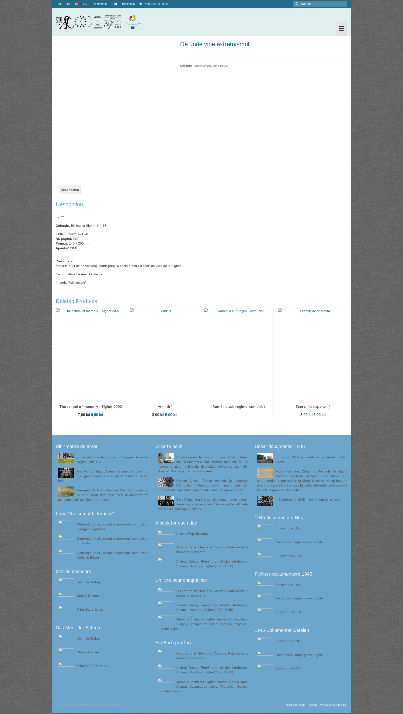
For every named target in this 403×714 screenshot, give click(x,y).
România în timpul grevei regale (299, 542)
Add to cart (90, 422)
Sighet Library (220, 65)
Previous (60, 368)
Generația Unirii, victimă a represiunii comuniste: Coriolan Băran (112, 555)
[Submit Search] (296, 4)
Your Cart (155, 4)
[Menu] (341, 29)
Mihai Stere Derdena (92, 609)
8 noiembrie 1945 (289, 528)
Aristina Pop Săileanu (192, 534)
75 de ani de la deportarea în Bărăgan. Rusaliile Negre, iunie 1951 (112, 459)
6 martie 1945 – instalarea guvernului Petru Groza (311, 459)
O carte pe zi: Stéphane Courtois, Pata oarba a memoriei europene (212, 549)
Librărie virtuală (202, 65)
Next (343, 368)
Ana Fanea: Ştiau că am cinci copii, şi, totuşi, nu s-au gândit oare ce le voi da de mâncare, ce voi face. (103, 476)
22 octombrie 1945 (289, 556)
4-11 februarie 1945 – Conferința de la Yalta (308, 499)
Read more (164, 414)
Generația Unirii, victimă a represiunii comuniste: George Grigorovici (112, 526)
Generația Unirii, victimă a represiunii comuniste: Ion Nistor (112, 541)
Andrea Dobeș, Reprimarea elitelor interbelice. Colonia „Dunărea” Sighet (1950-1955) (212, 564)
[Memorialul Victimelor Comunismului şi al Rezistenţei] (102, 22)
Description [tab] (70, 190)
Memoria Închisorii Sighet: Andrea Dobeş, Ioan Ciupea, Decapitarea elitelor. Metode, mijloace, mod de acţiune (203, 623)
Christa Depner (88, 596)
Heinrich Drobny (89, 582)
